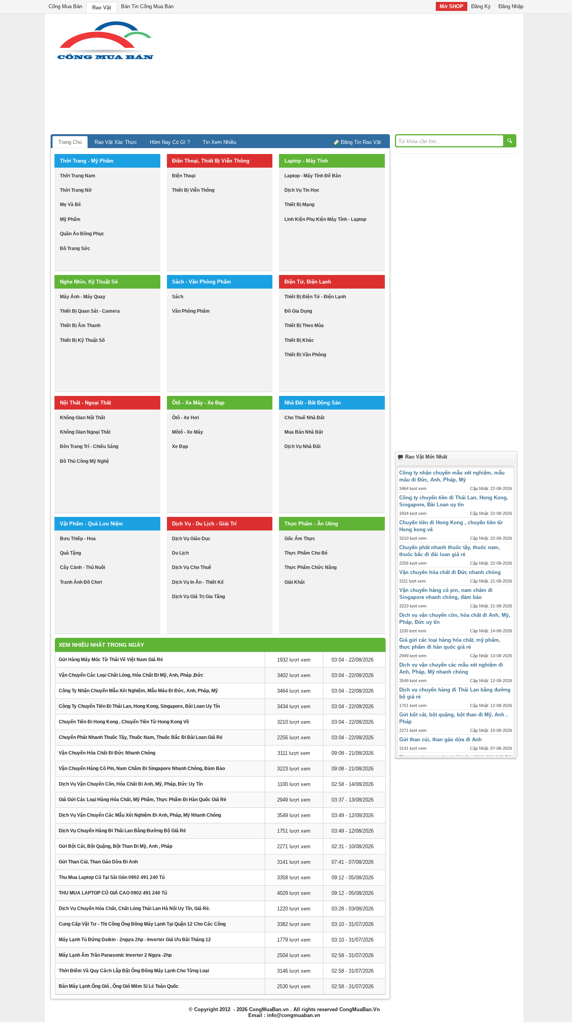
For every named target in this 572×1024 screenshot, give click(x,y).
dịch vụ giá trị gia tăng (198, 596)
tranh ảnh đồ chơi (81, 582)
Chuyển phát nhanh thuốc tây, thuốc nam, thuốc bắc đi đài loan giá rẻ (141, 737)
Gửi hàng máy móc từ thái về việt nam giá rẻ (111, 659)
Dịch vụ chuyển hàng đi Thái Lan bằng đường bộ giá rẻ (122, 830)
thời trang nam (77, 176)
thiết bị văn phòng (305, 354)
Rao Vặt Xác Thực (116, 142)
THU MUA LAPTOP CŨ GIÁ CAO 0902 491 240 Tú (113, 893)
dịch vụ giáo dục (191, 538)
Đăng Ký (481, 6)
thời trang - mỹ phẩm (87, 161)
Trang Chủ (70, 142)
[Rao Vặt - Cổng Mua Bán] (105, 59)
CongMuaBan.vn (269, 1009)
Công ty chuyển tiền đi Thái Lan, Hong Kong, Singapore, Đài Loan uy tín (139, 706)
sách (177, 296)
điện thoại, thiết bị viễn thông (210, 161)
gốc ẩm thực (299, 538)
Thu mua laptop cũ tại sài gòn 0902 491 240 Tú (112, 877)
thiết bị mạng (299, 204)
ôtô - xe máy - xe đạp (198, 403)
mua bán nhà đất (303, 432)
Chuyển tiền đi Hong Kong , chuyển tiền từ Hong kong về (124, 722)
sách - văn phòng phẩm (201, 282)
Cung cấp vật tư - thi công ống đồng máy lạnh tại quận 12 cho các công (142, 924)
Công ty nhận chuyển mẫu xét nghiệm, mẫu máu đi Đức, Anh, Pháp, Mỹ (138, 690)
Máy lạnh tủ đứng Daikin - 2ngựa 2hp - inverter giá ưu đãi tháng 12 (135, 939)
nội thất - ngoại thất (85, 403)
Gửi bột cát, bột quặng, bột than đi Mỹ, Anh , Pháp (115, 846)
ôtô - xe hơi (185, 417)
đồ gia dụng (298, 311)
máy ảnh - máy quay (82, 296)
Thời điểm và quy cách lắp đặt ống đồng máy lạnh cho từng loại (134, 970)
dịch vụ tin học (301, 190)
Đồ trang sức (75, 248)
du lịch (180, 553)
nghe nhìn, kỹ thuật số (89, 282)
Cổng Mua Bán (65, 6)
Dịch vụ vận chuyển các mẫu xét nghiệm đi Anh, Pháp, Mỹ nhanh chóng (140, 815)
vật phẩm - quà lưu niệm (91, 524)
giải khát (294, 582)
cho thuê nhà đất (304, 417)
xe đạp (180, 446)
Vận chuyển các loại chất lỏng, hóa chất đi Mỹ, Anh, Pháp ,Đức (131, 675)
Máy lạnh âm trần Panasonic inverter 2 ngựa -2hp (115, 955)
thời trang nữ (76, 190)
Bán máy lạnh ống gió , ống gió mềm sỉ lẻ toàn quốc (119, 986)
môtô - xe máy (187, 432)
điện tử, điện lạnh (307, 282)
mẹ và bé (70, 204)
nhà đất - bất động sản (312, 403)
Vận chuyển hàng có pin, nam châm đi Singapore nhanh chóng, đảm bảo (142, 768)
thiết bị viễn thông (193, 190)
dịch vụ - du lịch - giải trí (204, 524)
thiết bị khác (299, 340)
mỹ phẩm (70, 219)
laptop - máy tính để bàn (312, 176)
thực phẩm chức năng (310, 567)
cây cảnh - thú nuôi (82, 567)
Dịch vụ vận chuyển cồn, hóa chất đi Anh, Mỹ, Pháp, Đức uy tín (131, 784)
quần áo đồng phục (82, 233)
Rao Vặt (101, 8)
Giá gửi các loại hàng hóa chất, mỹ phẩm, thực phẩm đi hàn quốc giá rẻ (142, 799)
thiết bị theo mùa (304, 325)
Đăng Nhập (510, 6)
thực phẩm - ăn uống (311, 524)
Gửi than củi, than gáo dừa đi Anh (98, 862)
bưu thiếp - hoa (78, 538)
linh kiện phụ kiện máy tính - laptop (325, 219)
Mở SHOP (451, 6)
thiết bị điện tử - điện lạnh (315, 296)
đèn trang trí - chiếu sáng (89, 446)
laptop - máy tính (306, 161)
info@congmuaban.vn (293, 1015)
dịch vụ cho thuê (191, 567)
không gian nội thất (82, 417)
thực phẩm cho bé (306, 553)
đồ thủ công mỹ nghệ (84, 461)
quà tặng (70, 553)
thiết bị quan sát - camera (90, 311)
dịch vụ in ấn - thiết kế (198, 582)
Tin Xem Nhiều (219, 142)
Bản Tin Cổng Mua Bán (147, 6)
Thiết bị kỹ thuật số (82, 340)
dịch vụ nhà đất (302, 446)
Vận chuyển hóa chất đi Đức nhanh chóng (107, 753)
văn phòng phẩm (191, 311)
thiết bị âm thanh (80, 325)
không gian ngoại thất (85, 432)
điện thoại (183, 176)
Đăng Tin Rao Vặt (361, 142)
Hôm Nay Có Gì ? (170, 142)
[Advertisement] (352, 75)
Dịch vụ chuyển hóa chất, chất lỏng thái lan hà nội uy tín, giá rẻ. (134, 908)
